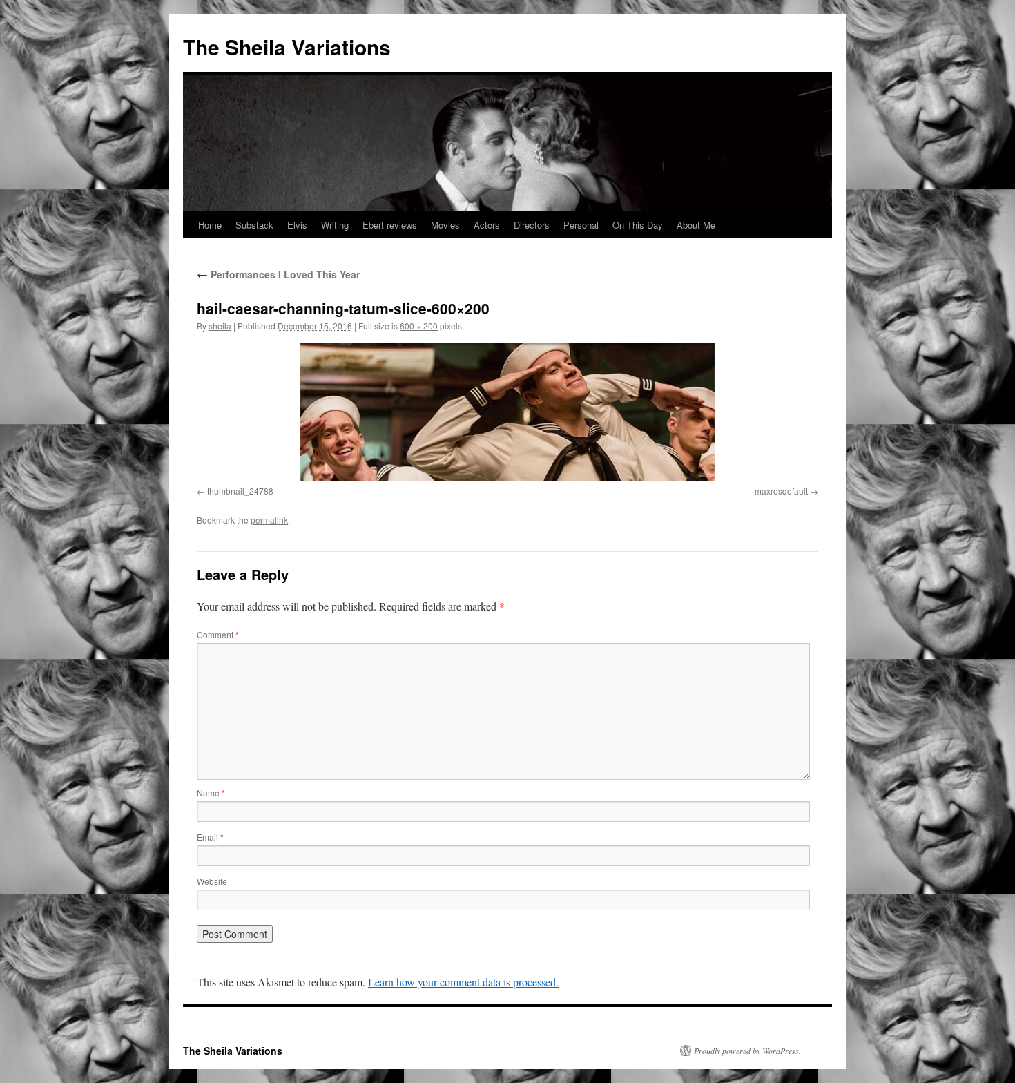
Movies (445, 224)
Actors (487, 224)
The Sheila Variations (287, 46)
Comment (218, 634)
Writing (335, 224)
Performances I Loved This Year (278, 274)
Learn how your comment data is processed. (463, 982)
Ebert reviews (389, 224)
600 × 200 (419, 326)
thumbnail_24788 (240, 491)
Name (211, 792)
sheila (220, 326)
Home (210, 224)
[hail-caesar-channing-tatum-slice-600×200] (507, 412)
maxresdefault (781, 491)
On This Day (637, 224)
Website (212, 881)
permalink (269, 520)
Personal (581, 224)
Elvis (297, 224)
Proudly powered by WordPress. (747, 1050)
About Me (696, 224)
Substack (254, 224)
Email (210, 837)
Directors (532, 224)
